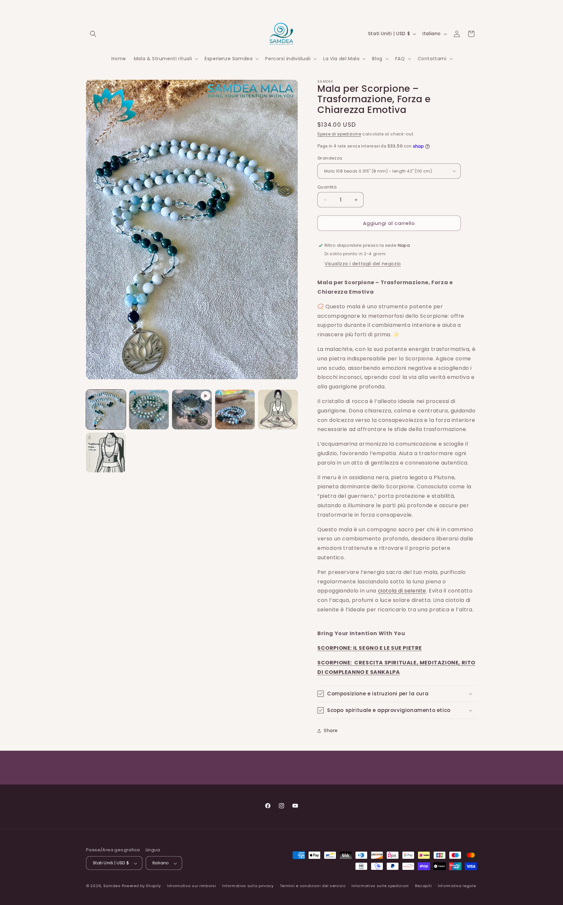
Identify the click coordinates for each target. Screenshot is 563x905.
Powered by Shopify (141, 886)
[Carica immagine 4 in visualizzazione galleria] (278, 409)
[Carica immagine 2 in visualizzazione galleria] (149, 409)
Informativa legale (457, 885)
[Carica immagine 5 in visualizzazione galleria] (106, 452)
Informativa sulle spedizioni (380, 885)
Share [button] (331, 730)
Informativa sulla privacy (248, 885)
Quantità (327, 187)
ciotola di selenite (402, 590)
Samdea (112, 886)
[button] (93, 34)
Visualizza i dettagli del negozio (363, 263)
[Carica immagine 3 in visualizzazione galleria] (235, 409)
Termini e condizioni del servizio (313, 885)
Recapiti (423, 885)
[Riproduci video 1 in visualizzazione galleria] (192, 409)
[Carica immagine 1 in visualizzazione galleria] (106, 409)
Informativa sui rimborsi (191, 885)
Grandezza (329, 158)
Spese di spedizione (339, 134)
